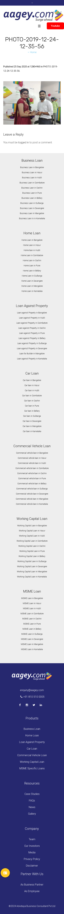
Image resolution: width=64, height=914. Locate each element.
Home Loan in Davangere (32, 281)
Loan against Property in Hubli (32, 318)
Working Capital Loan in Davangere (32, 566)
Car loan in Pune (32, 406)
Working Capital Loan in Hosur (32, 531)
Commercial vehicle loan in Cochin (32, 473)
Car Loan (32, 748)
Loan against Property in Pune (32, 333)
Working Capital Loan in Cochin (31, 546)
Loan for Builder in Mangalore (31, 353)
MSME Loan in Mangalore (32, 644)
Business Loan (32, 728)
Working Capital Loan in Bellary (32, 556)
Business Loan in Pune (32, 193)
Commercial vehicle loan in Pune (32, 478)
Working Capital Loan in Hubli (32, 536)
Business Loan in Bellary (31, 198)
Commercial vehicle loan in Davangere (32, 494)
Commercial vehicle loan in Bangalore (32, 453)
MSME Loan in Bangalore (32, 598)
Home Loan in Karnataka (32, 291)
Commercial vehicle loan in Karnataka (32, 504)
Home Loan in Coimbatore (32, 255)
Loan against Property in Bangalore (32, 313)
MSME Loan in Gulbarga (32, 634)
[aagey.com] (33, 15)
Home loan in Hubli (32, 250)
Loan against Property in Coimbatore (31, 323)
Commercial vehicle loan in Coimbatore (32, 468)
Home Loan (32, 735)
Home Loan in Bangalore (31, 240)
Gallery (32, 813)
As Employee (32, 891)
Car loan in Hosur (31, 385)
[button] (5, 872)
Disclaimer (32, 865)
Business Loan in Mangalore (32, 213)
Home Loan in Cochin (32, 260)
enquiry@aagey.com (32, 690)
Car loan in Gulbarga (32, 416)
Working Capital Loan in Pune (32, 551)
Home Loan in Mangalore (32, 286)
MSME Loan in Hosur (32, 603)
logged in (23, 142)
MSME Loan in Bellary (31, 629)
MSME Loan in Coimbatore (32, 613)
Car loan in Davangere (32, 421)
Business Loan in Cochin (32, 188)
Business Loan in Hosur (32, 172)
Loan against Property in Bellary (32, 338)
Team (32, 839)
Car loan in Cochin (32, 401)
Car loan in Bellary (32, 411)
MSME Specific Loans (32, 768)
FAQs (32, 800)
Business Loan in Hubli (32, 177)
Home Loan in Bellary (32, 271)
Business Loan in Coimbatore (32, 183)
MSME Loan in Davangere (32, 639)
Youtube (55, 26)
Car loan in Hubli (32, 390)
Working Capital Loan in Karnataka (32, 577)
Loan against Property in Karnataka (32, 359)
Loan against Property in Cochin (32, 328)
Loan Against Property (32, 742)
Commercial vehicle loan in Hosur (32, 458)
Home (33, 52)
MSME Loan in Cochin (32, 619)
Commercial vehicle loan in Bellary (31, 483)
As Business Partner (32, 884)
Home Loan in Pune (32, 265)
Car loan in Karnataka (32, 431)
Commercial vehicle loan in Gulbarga (32, 489)
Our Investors (32, 845)
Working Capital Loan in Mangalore (32, 571)
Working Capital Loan (32, 761)
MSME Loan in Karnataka (32, 649)
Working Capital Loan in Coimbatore (32, 541)
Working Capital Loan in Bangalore (32, 525)
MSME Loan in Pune (32, 624)
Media (31, 852)
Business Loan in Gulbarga (31, 203)
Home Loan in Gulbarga (32, 276)
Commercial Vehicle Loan (32, 755)
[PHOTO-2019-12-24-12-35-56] (32, 103)
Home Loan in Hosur (32, 245)
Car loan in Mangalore (32, 426)
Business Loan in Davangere (32, 208)
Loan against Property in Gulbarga (32, 343)
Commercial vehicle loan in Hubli (32, 463)
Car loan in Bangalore (32, 380)
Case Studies (32, 794)
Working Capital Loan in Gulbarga (31, 561)
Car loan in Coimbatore (32, 395)
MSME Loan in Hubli (32, 608)
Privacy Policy (32, 859)
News (32, 807)
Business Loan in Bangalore (32, 167)
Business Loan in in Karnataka (32, 218)
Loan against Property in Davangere (32, 348)
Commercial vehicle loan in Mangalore (32, 499)
